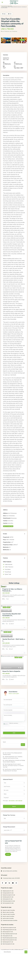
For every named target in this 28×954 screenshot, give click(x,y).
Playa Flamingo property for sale (9, 929)
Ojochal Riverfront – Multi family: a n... (13, 640)
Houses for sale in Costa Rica (9, 910)
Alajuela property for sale (8, 891)
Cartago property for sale (8, 893)
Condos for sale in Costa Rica (9, 914)
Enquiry (8, 854)
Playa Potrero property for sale (9, 927)
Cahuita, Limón (6, 610)
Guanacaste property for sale (9, 895)
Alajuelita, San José (7, 667)
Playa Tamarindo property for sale (10, 933)
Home (2, 6)
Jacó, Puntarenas (13, 31)
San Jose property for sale (8, 903)
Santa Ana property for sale (8, 944)
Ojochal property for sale (8, 942)
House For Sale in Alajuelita (11, 671)
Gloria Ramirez (13, 691)
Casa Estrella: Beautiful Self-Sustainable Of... (11, 615)
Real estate (10, 6)
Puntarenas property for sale (9, 901)
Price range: (5, 800)
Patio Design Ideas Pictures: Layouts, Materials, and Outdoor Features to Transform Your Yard (13, 765)
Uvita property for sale (7, 935)
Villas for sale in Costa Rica (8, 912)
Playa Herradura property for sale (10, 937)
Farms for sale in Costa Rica (8, 916)
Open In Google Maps (8, 526)
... (14, 596)
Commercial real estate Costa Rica (10, 920)
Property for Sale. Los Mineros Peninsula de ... (12, 590)
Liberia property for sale (8, 931)
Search (4, 742)
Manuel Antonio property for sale (10, 939)
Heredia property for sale (8, 897)
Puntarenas (14, 518)
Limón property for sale (7, 899)
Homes (5, 6)
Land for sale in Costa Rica (8, 918)
